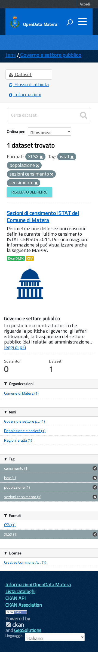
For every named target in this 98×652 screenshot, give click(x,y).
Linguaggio (14, 635)
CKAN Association (23, 605)
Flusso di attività (31, 84)
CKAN (14, 625)
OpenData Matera (40, 24)
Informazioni (27, 94)
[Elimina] (41, 157)
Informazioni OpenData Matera (38, 584)
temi (10, 55)
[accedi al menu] (82, 21)
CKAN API (15, 598)
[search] (83, 115)
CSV (30, 258)
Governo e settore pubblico (50, 55)
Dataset (23, 74)
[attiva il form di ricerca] (69, 22)
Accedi (85, 4)
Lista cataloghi (20, 591)
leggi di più (15, 347)
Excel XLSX (16, 258)
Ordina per (15, 131)
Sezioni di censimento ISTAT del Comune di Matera (43, 216)
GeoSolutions (27, 630)
